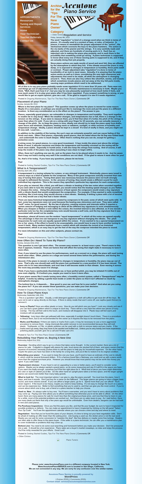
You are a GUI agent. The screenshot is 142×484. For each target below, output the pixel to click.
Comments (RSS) (78, 479)
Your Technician (29, 33)
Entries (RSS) (63, 479)
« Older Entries (57, 35)
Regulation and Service (77, 35)
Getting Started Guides (37, 165)
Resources (26, 20)
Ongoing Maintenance (36, 98)
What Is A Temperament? (32, 168)
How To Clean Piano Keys (32, 292)
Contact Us (26, 40)
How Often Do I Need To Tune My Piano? (41, 240)
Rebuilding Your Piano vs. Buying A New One (44, 337)
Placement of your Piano (31, 101)
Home (23, 30)
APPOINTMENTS (30, 17)
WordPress (71, 476)
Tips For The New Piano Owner (61, 98)
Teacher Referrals (30, 37)
